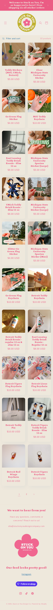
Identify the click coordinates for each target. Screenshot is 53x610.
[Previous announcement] (5, 5)
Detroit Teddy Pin (13, 426)
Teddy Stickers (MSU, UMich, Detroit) (13, 72)
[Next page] (34, 494)
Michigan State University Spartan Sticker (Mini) (39, 253)
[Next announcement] (48, 5)
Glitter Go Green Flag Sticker (13, 251)
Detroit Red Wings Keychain (13, 474)
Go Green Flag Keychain (14, 297)
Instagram (26, 574)
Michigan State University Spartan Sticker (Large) (39, 162)
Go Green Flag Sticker (14, 118)
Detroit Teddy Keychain (39, 297)
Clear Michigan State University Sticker (39, 74)
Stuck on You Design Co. (22, 604)
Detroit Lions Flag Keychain (39, 385)
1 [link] (19, 494)
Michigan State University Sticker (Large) (39, 207)
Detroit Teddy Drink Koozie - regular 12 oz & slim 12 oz (13, 341)
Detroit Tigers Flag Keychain (13, 385)
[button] (5, 23)
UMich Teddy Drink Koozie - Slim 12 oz (13, 207)
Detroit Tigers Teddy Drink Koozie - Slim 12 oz (39, 429)
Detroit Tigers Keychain (39, 473)
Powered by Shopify (39, 604)
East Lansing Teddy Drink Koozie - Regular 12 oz (39, 341)
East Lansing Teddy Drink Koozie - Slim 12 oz (13, 162)
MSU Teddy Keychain (39, 118)
